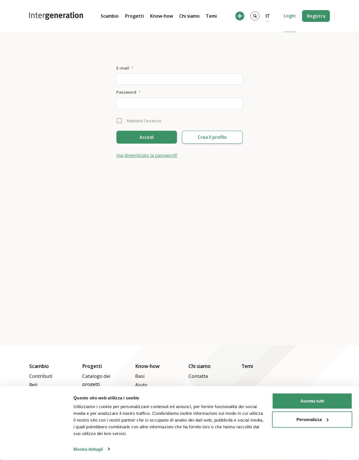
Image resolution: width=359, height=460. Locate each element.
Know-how (161, 16)
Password (128, 92)
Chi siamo (189, 16)
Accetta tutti (312, 401)
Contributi (40, 376)
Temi (211, 16)
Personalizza (309, 419)
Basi (140, 376)
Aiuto (141, 384)
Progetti (134, 16)
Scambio (110, 16)
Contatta (198, 376)
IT (268, 16)
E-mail (125, 68)
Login (290, 16)
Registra (316, 16)
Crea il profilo (212, 137)
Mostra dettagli (88, 449)
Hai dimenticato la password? (147, 155)
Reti (33, 384)
